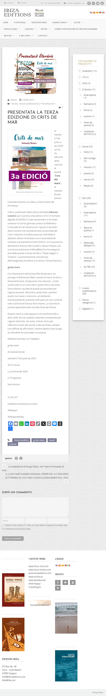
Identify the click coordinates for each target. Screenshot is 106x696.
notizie (44, 29)
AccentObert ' (91, 203)
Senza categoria (87, 301)
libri (84, 198)
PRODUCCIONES (10, 29)
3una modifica (21, 440)
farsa (86, 110)
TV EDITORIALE (20, 22)
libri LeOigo (90, 158)
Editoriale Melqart (89, 244)
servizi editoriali (39, 22)
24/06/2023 (28, 99)
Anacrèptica (90, 95)
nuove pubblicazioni (29, 103)
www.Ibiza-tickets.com (40, 569)
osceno (87, 116)
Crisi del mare (57, 179)
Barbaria (88, 103)
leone (85, 146)
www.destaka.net (37, 580)
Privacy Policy (97, 692)
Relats (87, 185)
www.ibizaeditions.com (40, 573)
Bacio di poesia (88, 229)
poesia (12, 444)
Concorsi (29, 29)
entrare (10, 3)
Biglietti (86, 308)
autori (77, 22)
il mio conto (25, 35)
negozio (8, 35)
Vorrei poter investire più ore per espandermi (76, 29)
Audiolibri (87, 70)
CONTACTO (42, 35)
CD (83, 77)
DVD (84, 83)
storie (87, 179)
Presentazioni (48, 103)
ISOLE (87, 152)
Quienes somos (59, 22)
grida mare (39, 440)
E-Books (86, 89)
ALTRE (87, 266)
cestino (24, 3)
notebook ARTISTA (89, 133)
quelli (52, 440)
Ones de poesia (88, 124)
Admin (13, 99)
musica (87, 167)
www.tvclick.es (36, 576)
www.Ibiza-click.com (38, 566)
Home (5, 22)
